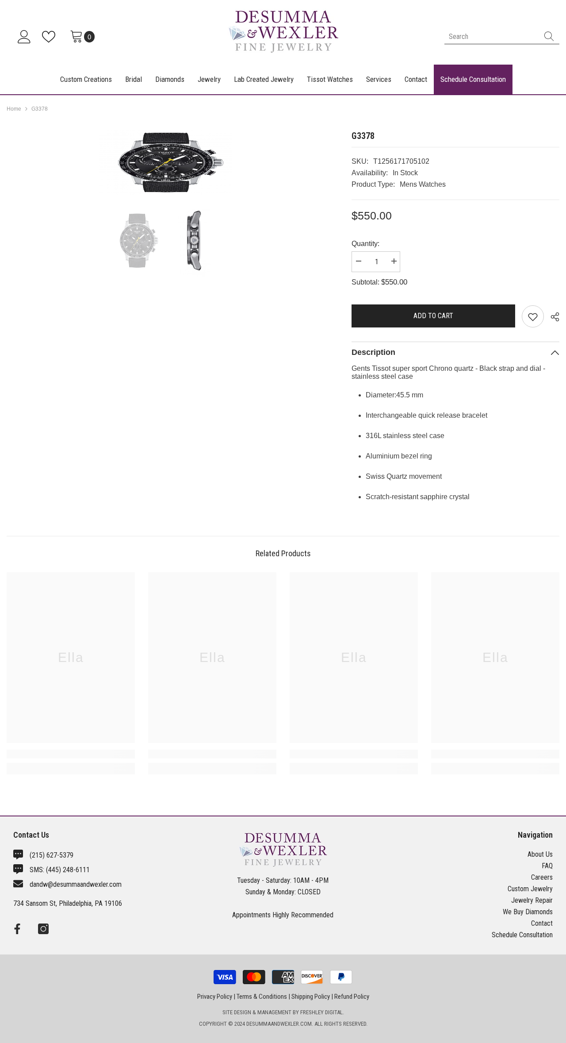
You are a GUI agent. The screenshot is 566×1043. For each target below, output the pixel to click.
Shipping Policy (310, 997)
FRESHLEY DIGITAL (321, 1012)
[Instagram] (43, 929)
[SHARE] (551, 316)
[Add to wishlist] (533, 316)
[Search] (501, 36)
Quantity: (365, 243)
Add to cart (433, 316)
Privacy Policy (214, 997)
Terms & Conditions (262, 997)
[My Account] (24, 36)
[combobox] (491, 36)
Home (14, 109)
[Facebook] (17, 929)
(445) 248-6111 (68, 870)
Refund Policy (351, 997)
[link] (71, 754)
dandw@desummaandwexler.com (76, 884)
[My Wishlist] (50, 36)
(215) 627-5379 (51, 855)
